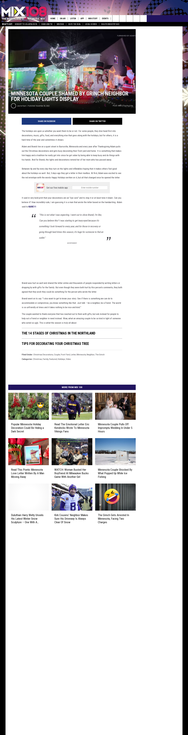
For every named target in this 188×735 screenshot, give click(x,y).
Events (105, 18)
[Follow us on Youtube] (143, 18)
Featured (53, 359)
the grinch (100, 355)
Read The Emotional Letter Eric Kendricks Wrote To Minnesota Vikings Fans (71, 428)
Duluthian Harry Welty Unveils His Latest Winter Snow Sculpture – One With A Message (27, 518)
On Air (63, 18)
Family (45, 359)
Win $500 (60, 24)
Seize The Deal (74, 24)
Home (52, 18)
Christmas (37, 359)
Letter (73, 355)
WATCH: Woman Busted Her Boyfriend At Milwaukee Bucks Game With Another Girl (71, 473)
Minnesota (81, 355)
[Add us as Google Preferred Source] (122, 18)
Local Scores (91, 24)
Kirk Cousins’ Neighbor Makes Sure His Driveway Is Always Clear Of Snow (71, 518)
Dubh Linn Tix (46, 24)
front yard (65, 355)
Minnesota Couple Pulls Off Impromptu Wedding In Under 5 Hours (115, 428)
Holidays (61, 359)
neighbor (90, 355)
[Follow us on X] (136, 18)
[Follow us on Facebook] (129, 18)
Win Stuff (92, 18)
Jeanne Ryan (21, 106)
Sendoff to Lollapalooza (26, 24)
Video (68, 359)
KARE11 (32, 206)
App (82, 18)
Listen (73, 18)
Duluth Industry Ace (110, 24)
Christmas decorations (43, 355)
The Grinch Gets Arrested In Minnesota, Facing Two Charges (113, 518)
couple (57, 355)
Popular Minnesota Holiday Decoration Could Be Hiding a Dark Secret (27, 428)
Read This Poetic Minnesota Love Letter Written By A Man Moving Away (27, 473)
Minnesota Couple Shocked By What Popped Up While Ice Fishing (115, 473)
